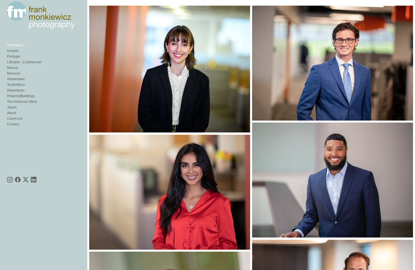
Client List (14, 119)
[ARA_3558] (169, 192)
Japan (12, 107)
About (11, 113)
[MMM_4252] (332, 63)
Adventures (16, 90)
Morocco (13, 73)
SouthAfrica (16, 85)
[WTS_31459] (332, 180)
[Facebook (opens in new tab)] (18, 179)
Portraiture (15, 45)
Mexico (12, 68)
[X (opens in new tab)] (26, 179)
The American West (22, 102)
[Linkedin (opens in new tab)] (33, 179)
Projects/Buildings (21, 96)
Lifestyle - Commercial (24, 62)
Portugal (13, 56)
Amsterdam (16, 79)
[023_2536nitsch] (169, 69)
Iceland (12, 51)
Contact (13, 124)
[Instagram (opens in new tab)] (10, 179)
